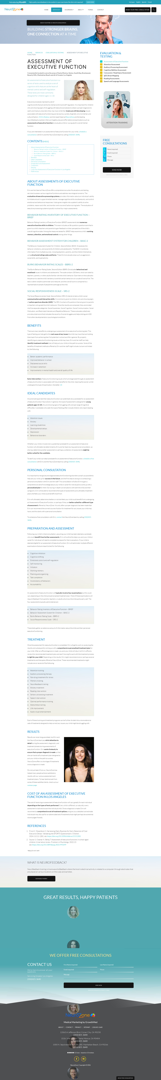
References (34, 171)
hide (45, 141)
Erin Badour (45, 117)
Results (32, 167)
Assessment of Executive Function (116, 62)
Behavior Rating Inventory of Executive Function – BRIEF (48, 149)
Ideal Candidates (35, 160)
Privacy (121, 174)
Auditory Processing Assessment (116, 67)
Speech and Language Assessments (116, 81)
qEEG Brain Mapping (111, 76)
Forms (90, 10)
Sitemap (87, 1027)
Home (46, 10)
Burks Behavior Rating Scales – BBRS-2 (43, 153)
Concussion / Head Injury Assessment (117, 73)
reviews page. (32, 785)
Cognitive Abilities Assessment (115, 70)
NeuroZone (70, 117)
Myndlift (22, 2)
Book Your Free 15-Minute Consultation (53, 22)
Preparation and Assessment (39, 163)
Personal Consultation (37, 161)
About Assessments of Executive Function (44, 147)
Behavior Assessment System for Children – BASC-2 (47, 151)
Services (56, 10)
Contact (100, 10)
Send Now (117, 170)
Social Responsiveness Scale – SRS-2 (42, 155)
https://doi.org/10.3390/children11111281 (64, 836)
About (80, 10)
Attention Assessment (112, 64)
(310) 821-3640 (73, 135)
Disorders (68, 10)
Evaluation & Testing (55, 52)
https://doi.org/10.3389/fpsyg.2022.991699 (49, 845)
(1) (40, 117)
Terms (125, 174)
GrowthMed (91, 1022)
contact (59, 517)
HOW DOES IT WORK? (41, 878)
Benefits (33, 157)
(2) (61, 385)
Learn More (90, 2)
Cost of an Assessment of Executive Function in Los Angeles (49, 169)
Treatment (33, 165)
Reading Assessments (112, 79)
